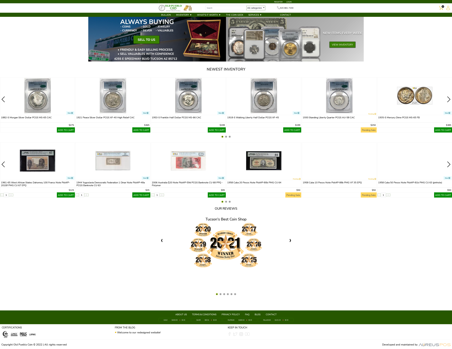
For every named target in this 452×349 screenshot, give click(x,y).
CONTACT (285, 14)
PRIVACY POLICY (231, 314)
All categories (254, 8)
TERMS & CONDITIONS (204, 314)
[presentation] (3, 97)
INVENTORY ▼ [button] (184, 14)
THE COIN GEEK (234, 14)
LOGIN (289, 2)
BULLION (166, 14)
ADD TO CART (66, 130)
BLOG (258, 314)
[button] (222, 136)
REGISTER (278, 2)
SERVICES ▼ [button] (255, 14)
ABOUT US (181, 314)
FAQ (247, 314)
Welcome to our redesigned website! (138, 332)
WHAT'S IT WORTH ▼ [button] (209, 14)
